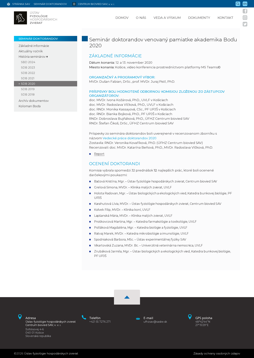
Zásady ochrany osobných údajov (216, 353)
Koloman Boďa (30, 106)
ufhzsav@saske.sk (155, 321)
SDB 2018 (28, 94)
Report (99, 154)
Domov (121, 18)
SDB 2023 (28, 67)
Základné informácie (34, 46)
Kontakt (225, 18)
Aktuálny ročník (31, 51)
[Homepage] (20, 17)
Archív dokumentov (34, 101)
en (245, 3)
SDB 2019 (28, 89)
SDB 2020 (28, 83)
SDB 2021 (27, 78)
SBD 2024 (28, 62)
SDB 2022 (28, 73)
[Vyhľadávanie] (238, 3)
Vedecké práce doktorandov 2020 (129, 138)
